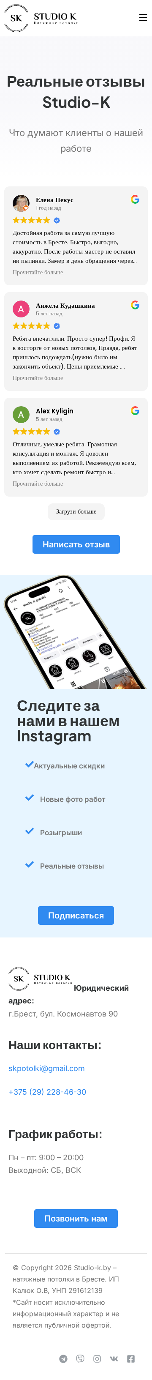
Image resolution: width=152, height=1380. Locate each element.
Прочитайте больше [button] (38, 272)
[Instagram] (97, 1358)
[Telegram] (63, 1358)
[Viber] (80, 1358)
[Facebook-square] (130, 1358)
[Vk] (114, 1358)
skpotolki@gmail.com (46, 1068)
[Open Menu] (143, 18)
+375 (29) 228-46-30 (47, 1092)
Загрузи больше (76, 511)
